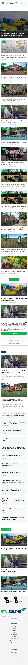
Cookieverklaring (12, 343)
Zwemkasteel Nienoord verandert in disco (13, 142)
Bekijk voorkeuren (14, 340)
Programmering (14, 638)
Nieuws (3, 30)
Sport (14, 632)
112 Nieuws (14, 634)
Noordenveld (14, 642)
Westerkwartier (14, 640)
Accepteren (14, 333)
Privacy (17, 343)
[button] (26, 322)
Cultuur (14, 628)
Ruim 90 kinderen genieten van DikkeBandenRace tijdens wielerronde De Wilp (13, 500)
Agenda (14, 636)
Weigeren (14, 337)
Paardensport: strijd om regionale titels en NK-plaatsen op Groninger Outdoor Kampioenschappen (13, 490)
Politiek (14, 630)
